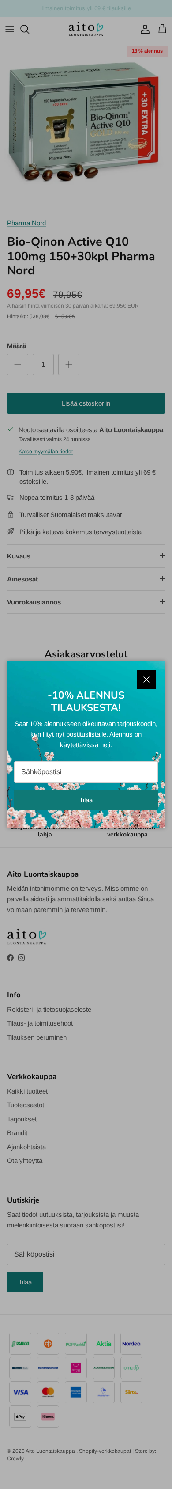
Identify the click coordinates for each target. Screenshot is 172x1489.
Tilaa (86, 800)
